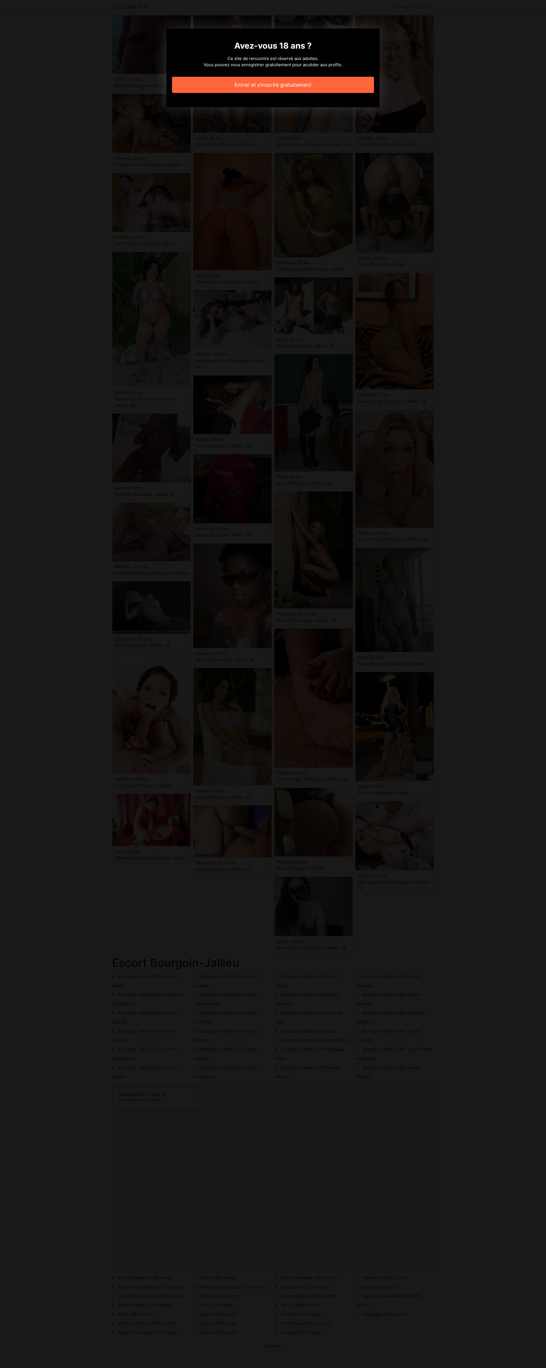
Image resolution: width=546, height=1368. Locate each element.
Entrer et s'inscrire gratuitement (273, 85)
